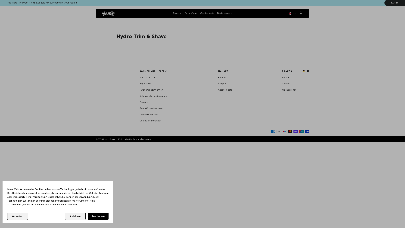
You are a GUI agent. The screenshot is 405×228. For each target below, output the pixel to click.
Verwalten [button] (17, 216)
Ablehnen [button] (75, 216)
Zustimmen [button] (98, 216)
